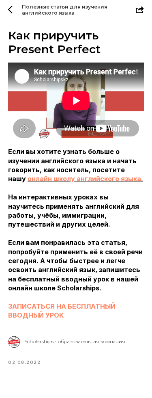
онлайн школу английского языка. (85, 179)
